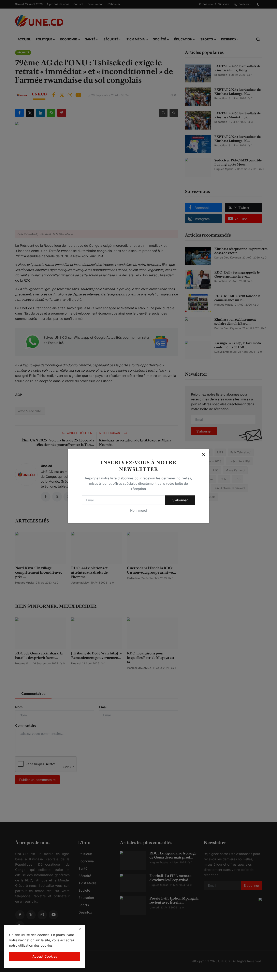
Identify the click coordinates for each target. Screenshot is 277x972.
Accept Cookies (44, 956)
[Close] (203, 454)
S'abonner (180, 500)
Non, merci (138, 510)
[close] (80, 929)
